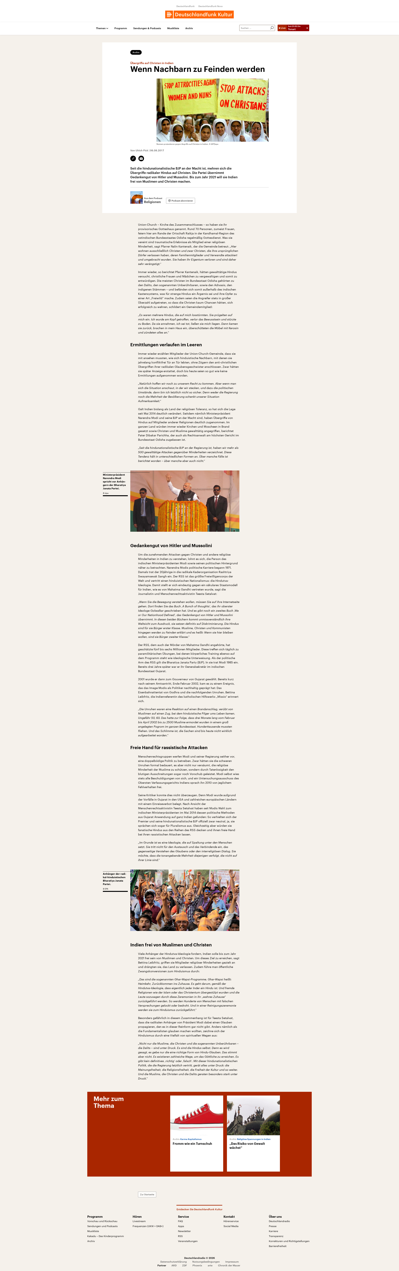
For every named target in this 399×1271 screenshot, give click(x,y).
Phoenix (197, 1265)
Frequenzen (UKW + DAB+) (148, 1226)
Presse (272, 1226)
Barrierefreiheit (277, 1246)
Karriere (273, 1231)
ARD (174, 1265)
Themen (101, 28)
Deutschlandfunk (185, 6)
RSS (180, 1236)
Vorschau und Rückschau (102, 1221)
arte (210, 1265)
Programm (120, 28)
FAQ (180, 1221)
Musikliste (173, 28)
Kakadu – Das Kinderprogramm (105, 1236)
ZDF (184, 1265)
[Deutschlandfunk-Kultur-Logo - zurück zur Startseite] (199, 14)
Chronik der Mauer (229, 1265)
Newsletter (184, 1231)
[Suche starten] (272, 28)
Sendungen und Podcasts (102, 1226)
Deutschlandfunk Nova (210, 6)
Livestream (139, 1221)
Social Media (231, 1226)
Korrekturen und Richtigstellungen (289, 1241)
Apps (181, 1226)
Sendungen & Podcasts (147, 28)
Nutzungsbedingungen (206, 1261)
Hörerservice (231, 1221)
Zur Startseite (147, 1194)
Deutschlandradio (279, 1221)
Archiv (189, 28)
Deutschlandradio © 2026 (199, 1257)
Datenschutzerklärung (173, 1261)
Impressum (232, 1261)
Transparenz (276, 1236)
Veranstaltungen (188, 1241)
